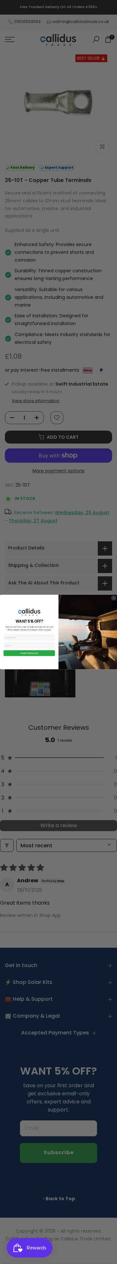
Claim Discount (29, 653)
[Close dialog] (114, 598)
